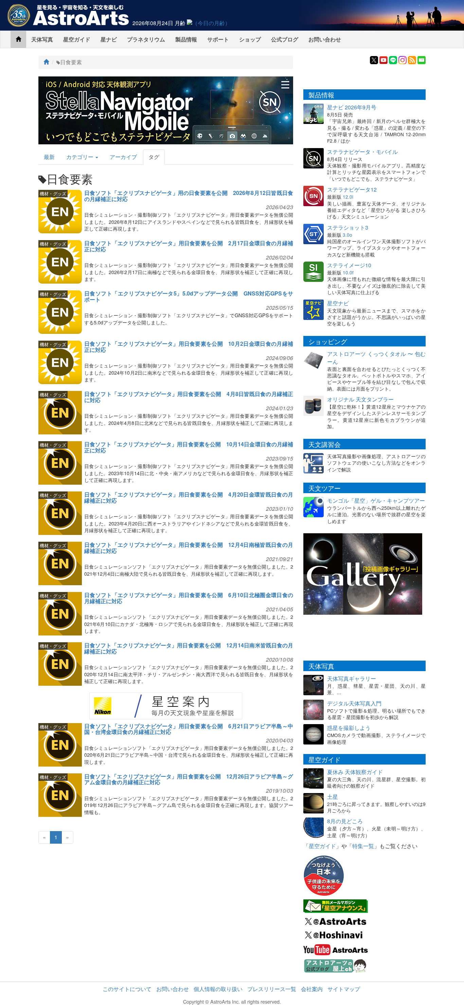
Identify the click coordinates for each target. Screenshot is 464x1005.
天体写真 (42, 39)
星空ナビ (338, 303)
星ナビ (109, 39)
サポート (218, 39)
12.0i (348, 196)
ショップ (250, 39)
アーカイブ (123, 157)
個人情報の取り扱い (218, 989)
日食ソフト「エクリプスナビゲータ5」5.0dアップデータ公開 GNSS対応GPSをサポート (188, 296)
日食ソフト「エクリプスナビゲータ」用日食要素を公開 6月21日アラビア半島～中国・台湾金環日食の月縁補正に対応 (188, 729)
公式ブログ (284, 39)
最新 (49, 157)
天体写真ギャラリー (351, 678)
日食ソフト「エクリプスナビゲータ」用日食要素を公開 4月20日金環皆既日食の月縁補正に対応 (188, 497)
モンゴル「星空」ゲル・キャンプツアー (376, 500)
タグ (153, 157)
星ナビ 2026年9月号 (351, 107)
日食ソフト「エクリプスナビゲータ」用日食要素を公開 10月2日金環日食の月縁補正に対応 (188, 347)
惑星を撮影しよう (349, 728)
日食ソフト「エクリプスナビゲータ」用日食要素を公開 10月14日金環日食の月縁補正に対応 (188, 447)
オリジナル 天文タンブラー (360, 399)
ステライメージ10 (349, 265)
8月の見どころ (345, 821)
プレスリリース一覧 (271, 989)
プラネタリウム (146, 39)
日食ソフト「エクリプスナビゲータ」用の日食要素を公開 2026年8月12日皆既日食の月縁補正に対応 (188, 196)
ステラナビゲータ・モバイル (362, 152)
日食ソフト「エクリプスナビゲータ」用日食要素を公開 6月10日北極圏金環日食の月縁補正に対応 (188, 598)
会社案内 (312, 989)
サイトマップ (343, 989)
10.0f (348, 272)
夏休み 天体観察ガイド (355, 772)
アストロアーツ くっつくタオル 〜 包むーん (376, 357)
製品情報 (186, 39)
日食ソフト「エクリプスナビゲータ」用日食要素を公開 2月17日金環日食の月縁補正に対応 (188, 246)
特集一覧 (363, 846)
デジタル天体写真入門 (354, 703)
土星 (332, 797)
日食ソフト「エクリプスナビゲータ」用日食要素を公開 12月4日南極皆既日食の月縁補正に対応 (188, 548)
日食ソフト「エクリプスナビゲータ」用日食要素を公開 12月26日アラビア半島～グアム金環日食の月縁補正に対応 (188, 779)
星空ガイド (76, 39)
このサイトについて (127, 989)
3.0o (347, 234)
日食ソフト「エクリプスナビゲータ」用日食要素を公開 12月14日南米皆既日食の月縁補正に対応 (188, 648)
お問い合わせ (324, 39)
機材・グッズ (53, 193)
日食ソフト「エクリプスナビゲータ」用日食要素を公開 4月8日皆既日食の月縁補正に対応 (188, 397)
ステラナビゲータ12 (352, 189)
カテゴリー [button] (80, 157)
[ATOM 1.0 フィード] (412, 59)
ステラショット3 (347, 227)
